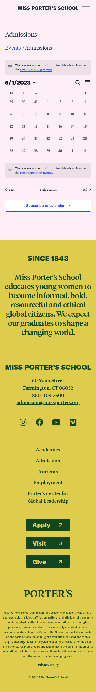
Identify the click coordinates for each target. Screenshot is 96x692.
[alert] (48, 170)
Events (13, 47)
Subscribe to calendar (45, 205)
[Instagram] (23, 422)
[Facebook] (39, 422)
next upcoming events (36, 69)
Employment (48, 482)
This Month (48, 189)
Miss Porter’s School (48, 8)
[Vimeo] (73, 422)
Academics (48, 449)
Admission (48, 460)
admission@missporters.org (48, 402)
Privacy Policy (48, 664)
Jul (85, 189)
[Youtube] (56, 422)
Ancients (48, 471)
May (12, 189)
